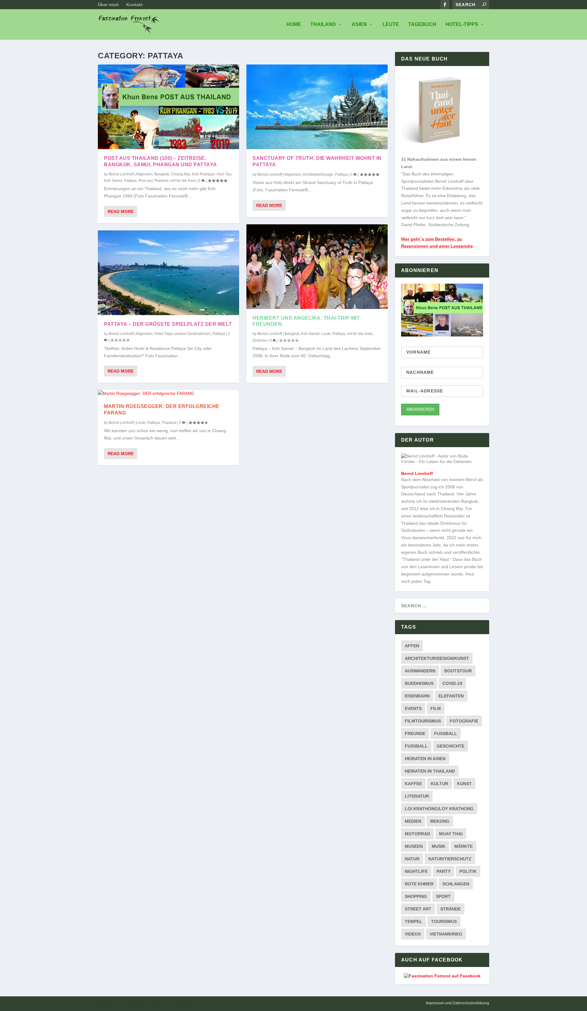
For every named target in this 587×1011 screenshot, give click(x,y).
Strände (450, 908)
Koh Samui (113, 180)
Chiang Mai (180, 174)
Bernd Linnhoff (121, 174)
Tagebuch (422, 24)
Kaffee (413, 783)
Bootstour (458, 670)
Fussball (445, 733)
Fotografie (464, 721)
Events (413, 708)
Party (444, 871)
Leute (390, 24)
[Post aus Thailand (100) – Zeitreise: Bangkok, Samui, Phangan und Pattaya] (168, 106)
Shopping (416, 896)
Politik (468, 871)
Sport (443, 896)
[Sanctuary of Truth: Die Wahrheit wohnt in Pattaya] (317, 106)
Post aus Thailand (153, 180)
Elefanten (451, 695)
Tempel (413, 921)
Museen (414, 846)
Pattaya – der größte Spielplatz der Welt (168, 324)
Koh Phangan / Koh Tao (211, 174)
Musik (438, 846)
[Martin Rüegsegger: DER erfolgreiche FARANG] (168, 393)
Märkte (463, 846)
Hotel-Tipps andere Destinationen (182, 334)
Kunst (464, 783)
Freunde (415, 733)
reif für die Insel (183, 180)
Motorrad (417, 833)
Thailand (323, 24)
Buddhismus (419, 683)
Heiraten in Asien (425, 758)
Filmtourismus (423, 721)
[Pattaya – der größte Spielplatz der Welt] (168, 272)
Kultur (439, 783)
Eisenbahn (417, 695)
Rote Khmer (419, 883)
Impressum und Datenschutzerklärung (457, 1003)
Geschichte (450, 746)
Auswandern (420, 670)
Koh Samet (310, 334)
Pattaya (130, 180)
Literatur (417, 796)
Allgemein (144, 174)
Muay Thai (451, 833)
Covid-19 (452, 683)
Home (293, 24)
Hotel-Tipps (461, 24)
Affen (412, 645)
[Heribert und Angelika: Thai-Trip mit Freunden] (317, 266)
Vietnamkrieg (446, 934)
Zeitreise (260, 340)
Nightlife (416, 871)
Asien (359, 24)
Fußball (416, 746)
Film (435, 708)
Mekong (439, 821)
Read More (121, 211)
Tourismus (444, 921)
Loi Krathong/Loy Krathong (439, 808)
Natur (412, 858)
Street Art (418, 908)
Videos (413, 934)
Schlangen (455, 883)
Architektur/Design (318, 174)
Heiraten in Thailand (430, 771)
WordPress (183, 1003)
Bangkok (161, 174)
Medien (413, 821)
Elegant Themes (135, 1003)
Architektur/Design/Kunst (437, 658)
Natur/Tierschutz (449, 858)
